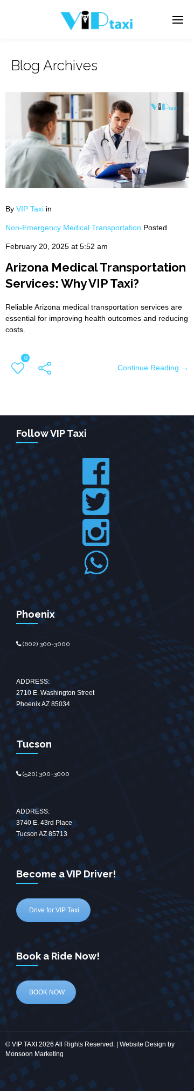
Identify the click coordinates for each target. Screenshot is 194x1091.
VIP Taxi (30, 208)
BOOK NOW (46, 992)
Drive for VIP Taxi (53, 910)
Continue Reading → (153, 367)
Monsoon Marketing (34, 1054)
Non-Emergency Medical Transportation (73, 227)
